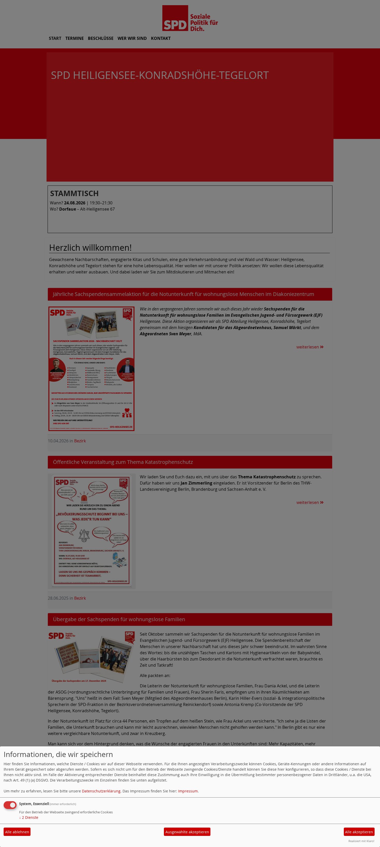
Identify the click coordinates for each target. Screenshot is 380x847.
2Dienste (28, 817)
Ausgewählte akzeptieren (187, 831)
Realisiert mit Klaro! (361, 841)
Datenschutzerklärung (101, 791)
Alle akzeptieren (359, 831)
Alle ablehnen (17, 831)
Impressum (188, 791)
